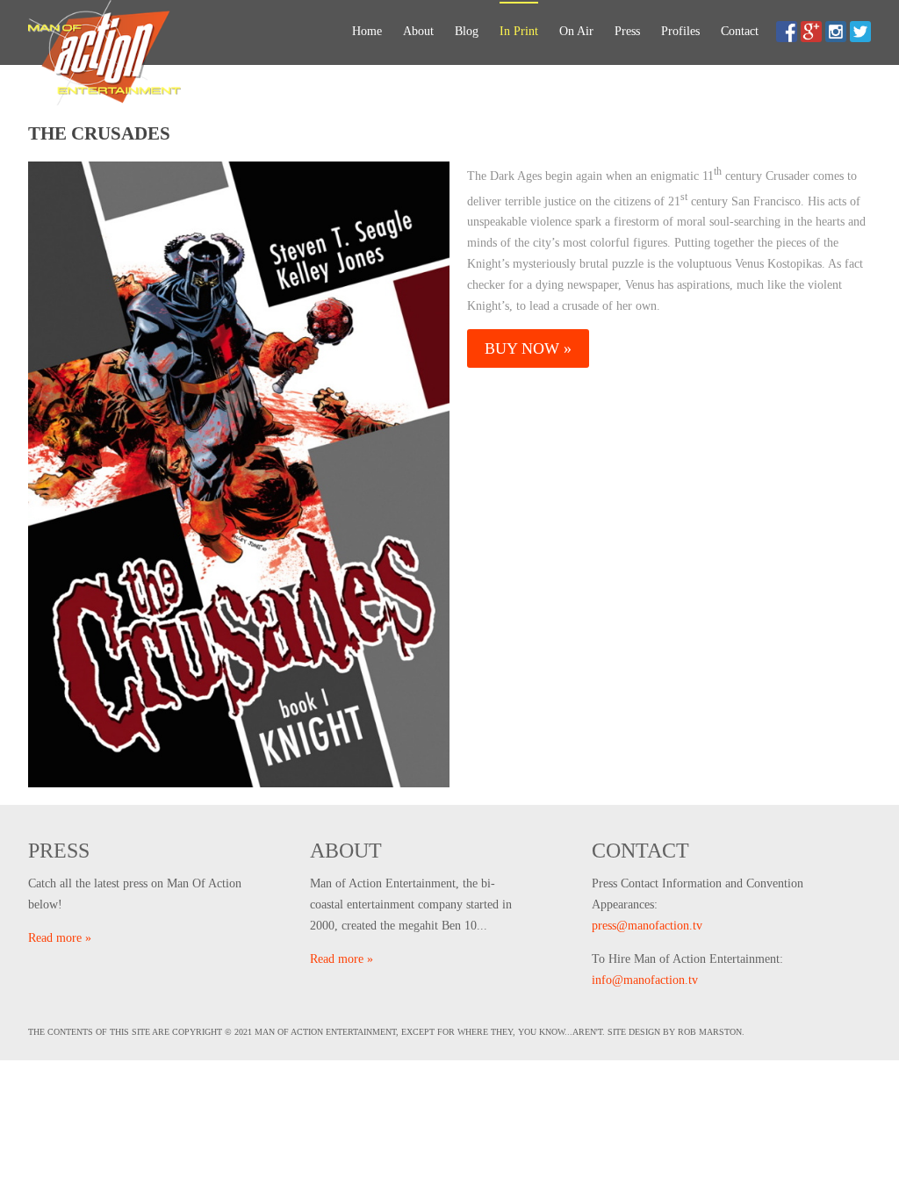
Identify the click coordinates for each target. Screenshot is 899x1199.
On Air (576, 31)
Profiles (680, 31)
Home (367, 31)
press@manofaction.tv (647, 925)
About (418, 31)
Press (627, 31)
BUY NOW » (528, 348)
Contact (740, 31)
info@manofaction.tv (645, 980)
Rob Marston (710, 1032)
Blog (466, 31)
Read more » (59, 937)
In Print (519, 31)
